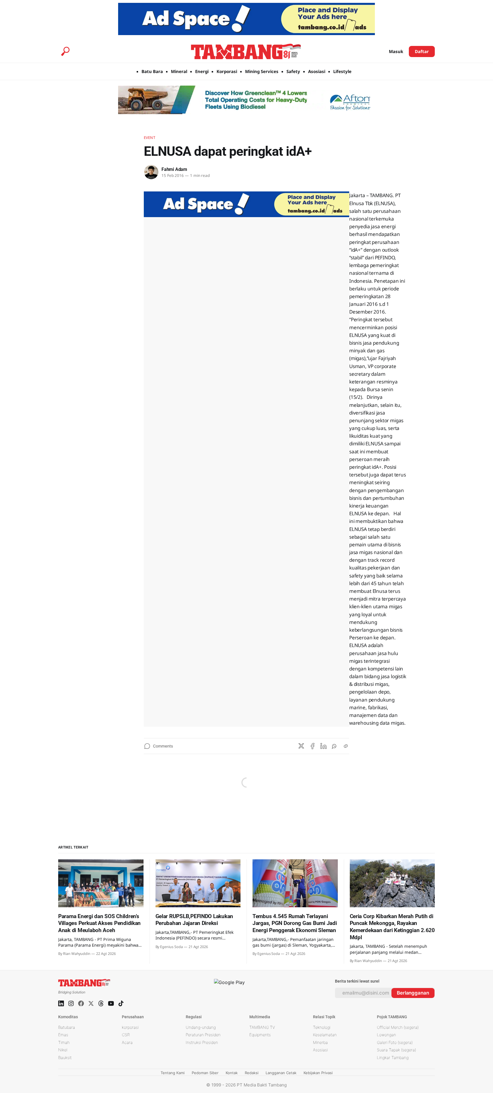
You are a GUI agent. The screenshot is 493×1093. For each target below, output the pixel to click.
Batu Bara (152, 71)
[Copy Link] (345, 746)
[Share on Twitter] (301, 746)
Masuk (396, 51)
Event (149, 137)
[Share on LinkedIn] (323, 746)
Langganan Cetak (281, 1072)
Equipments (260, 1034)
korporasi (130, 1027)
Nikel (62, 1049)
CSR (126, 1034)
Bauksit (65, 1057)
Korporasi (227, 71)
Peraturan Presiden (203, 1034)
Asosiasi (316, 71)
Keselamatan (325, 1034)
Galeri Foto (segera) (395, 1042)
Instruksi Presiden (202, 1042)
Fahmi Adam (174, 169)
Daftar (422, 51)
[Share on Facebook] (312, 746)
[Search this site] (65, 51)
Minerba (320, 1042)
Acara (127, 1042)
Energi (202, 71)
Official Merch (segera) (398, 1027)
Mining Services (261, 71)
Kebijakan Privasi (318, 1072)
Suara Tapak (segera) (396, 1049)
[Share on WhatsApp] (334, 746)
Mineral (179, 71)
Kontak (232, 1072)
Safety (293, 71)
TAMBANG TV (262, 1027)
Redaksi (251, 1072)
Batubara (66, 1027)
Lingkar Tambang (393, 1057)
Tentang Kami (173, 1072)
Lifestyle (342, 71)
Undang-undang (201, 1027)
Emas (63, 1034)
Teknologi (321, 1027)
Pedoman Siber (205, 1072)
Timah (64, 1042)
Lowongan (386, 1034)
